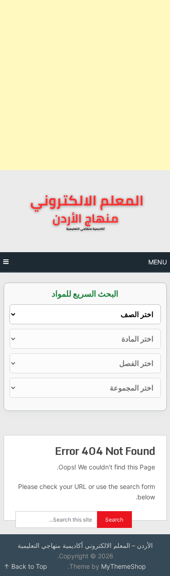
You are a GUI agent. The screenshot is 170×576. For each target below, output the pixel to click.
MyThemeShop (123, 566)
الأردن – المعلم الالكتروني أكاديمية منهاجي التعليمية (85, 545)
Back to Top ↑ (25, 566)
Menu (157, 262)
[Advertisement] (85, 85)
